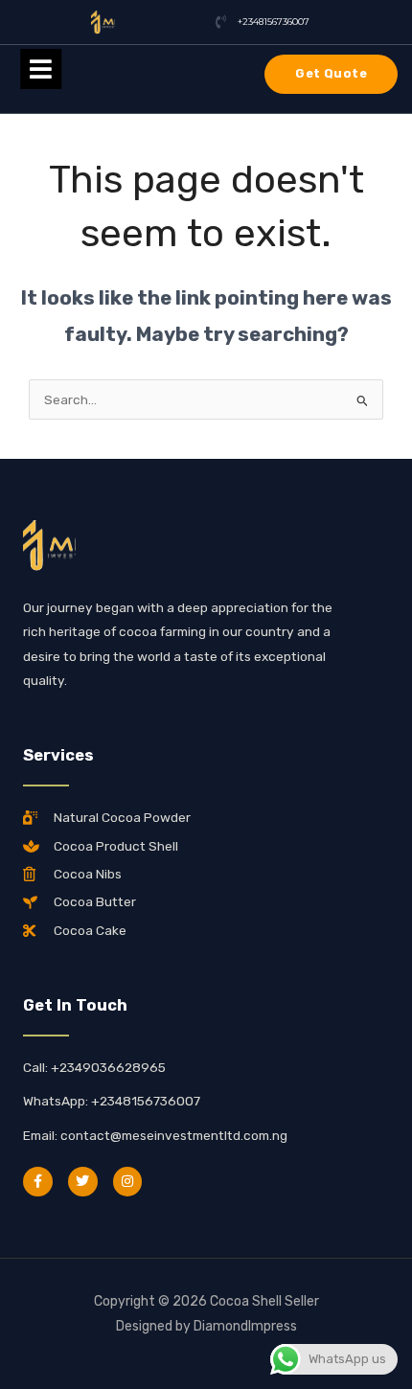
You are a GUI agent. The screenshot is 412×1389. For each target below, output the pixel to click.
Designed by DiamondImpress (206, 1326)
